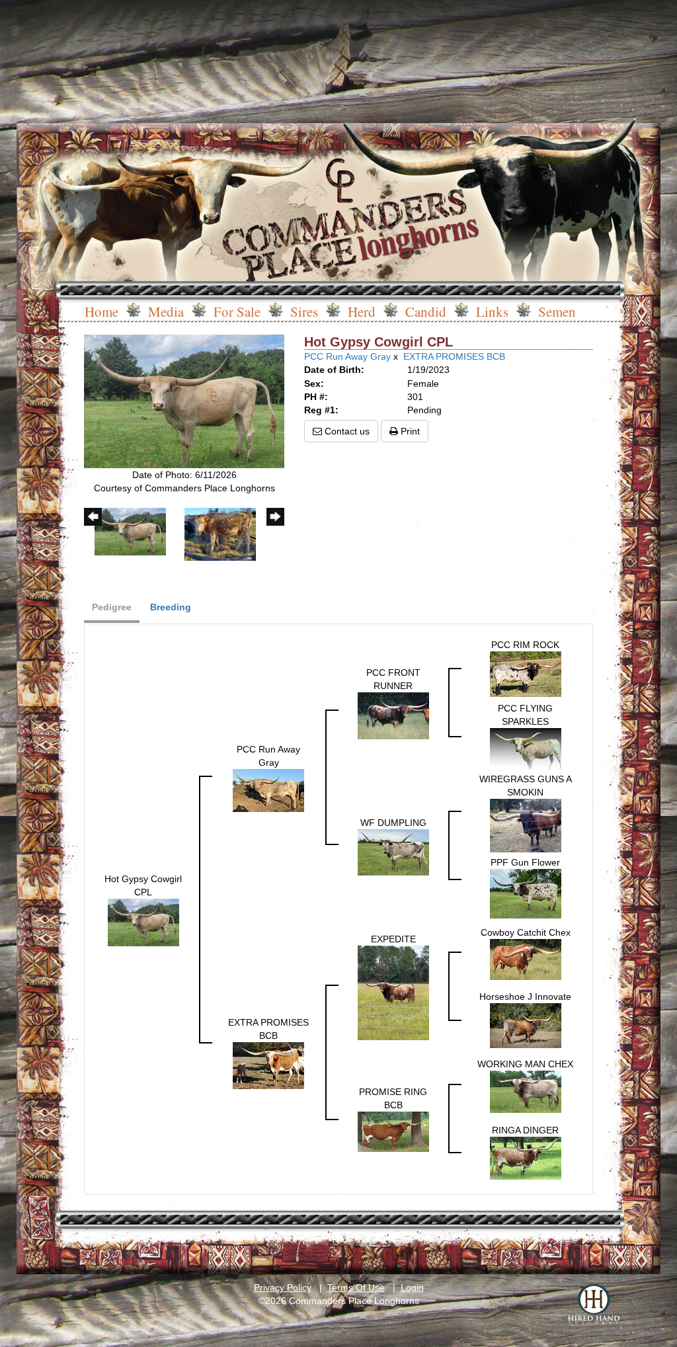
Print (409, 431)
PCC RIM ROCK (525, 644)
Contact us (346, 431)
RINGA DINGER (525, 1130)
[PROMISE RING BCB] (393, 1130)
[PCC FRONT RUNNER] (393, 715)
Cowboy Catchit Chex (526, 932)
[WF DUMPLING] (393, 851)
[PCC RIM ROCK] (525, 673)
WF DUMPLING (393, 822)
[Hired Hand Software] (593, 1304)
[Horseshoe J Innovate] (525, 1025)
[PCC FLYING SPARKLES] (525, 748)
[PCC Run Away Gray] (268, 789)
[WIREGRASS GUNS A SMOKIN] (525, 824)
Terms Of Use (356, 1287)
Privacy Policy (282, 1287)
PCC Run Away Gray (347, 356)
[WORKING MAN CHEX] (525, 1091)
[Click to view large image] (184, 400)
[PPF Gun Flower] (525, 892)
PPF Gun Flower (525, 862)
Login (412, 1287)
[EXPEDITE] (393, 992)
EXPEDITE (393, 939)
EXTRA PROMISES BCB (454, 356)
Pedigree (112, 607)
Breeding (170, 607)
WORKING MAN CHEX (525, 1064)
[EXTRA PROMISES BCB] (268, 1064)
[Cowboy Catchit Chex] (525, 959)
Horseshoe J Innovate (525, 996)
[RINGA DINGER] (525, 1157)
